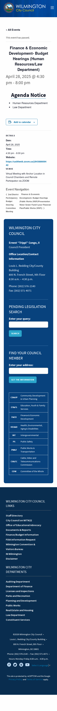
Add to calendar (22, 122)
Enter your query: (20, 319)
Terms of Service (35, 679)
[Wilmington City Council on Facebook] (9, 665)
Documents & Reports (18, 529)
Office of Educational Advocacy (23, 525)
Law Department (15, 615)
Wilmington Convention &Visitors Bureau (20, 547)
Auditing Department (18, 581)
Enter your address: (21, 365)
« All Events (13, 29)
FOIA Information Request (20, 539)
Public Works (13, 605)
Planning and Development (21, 600)
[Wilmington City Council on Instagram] (21, 665)
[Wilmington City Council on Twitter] (15, 665)
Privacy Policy (15, 679)
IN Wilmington (14, 553)
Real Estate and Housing (19, 610)
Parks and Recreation (18, 595)
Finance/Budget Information (22, 534)
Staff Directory (14, 515)
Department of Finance (19, 586)
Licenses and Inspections (20, 591)
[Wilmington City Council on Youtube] (27, 665)
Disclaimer (12, 558)
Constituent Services (18, 619)
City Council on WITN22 (19, 520)
